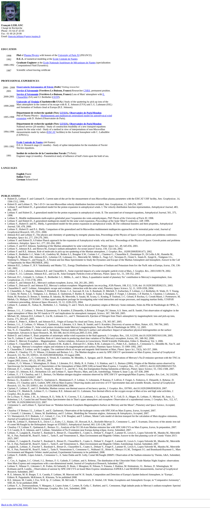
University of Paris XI (69, 55)
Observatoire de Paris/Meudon (85, 112)
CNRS (86, 90)
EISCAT (51, 132)
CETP (56, 97)
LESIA (63, 112)
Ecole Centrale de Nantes (65, 59)
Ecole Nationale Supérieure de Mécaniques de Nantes (69, 62)
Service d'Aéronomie (27, 90)
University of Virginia (28, 101)
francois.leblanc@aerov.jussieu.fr (24, 36)
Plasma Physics (31, 55)
